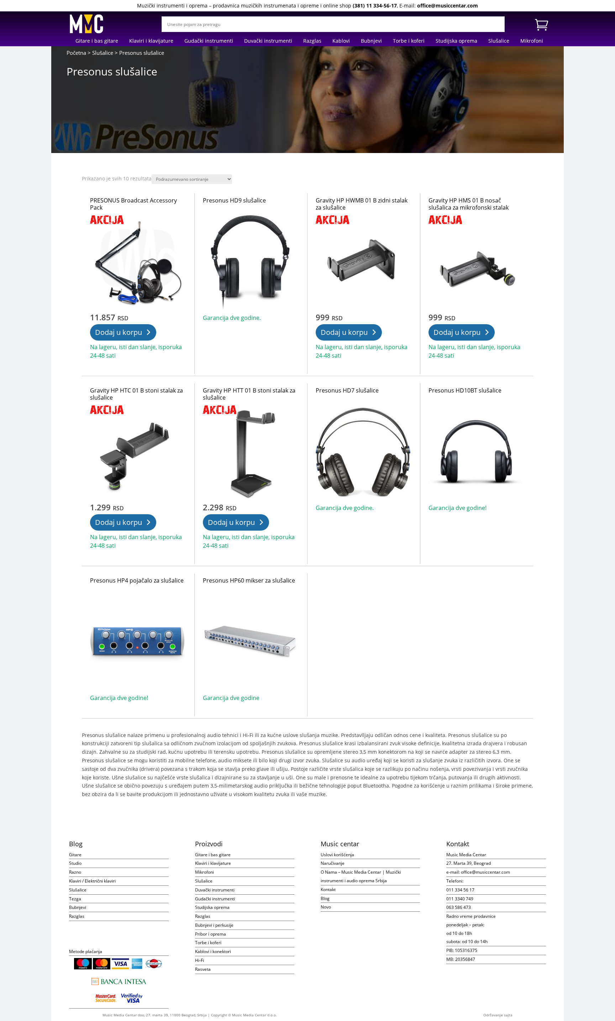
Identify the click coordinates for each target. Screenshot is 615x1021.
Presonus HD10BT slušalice (465, 390)
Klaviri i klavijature (151, 41)
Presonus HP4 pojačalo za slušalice (137, 580)
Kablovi (341, 41)
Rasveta (203, 969)
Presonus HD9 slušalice (234, 200)
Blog (325, 898)
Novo (326, 907)
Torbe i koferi (409, 41)
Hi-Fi (199, 960)
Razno (75, 872)
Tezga (75, 899)
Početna (76, 52)
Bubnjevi (371, 41)
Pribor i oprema (210, 934)
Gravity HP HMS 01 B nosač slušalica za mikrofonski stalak (469, 203)
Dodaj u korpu (118, 332)
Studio (75, 863)
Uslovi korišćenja (337, 855)
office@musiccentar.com (447, 5)
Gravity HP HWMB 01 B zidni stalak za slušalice (362, 203)
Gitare (75, 855)
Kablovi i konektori (213, 951)
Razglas (312, 41)
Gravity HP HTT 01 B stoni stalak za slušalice (249, 393)
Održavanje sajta (497, 1014)
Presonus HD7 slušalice (347, 390)
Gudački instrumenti (208, 41)
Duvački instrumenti (268, 41)
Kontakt (328, 889)
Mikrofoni (531, 41)
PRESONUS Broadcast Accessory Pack (133, 203)
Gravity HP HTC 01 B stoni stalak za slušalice (136, 393)
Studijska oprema (456, 41)
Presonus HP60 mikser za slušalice (249, 580)
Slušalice (498, 41)
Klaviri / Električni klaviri (92, 881)
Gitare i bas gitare (96, 41)
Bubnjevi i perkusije (214, 925)
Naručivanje (333, 863)
